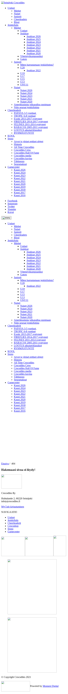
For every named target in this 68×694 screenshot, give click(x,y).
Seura (10, 528)
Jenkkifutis (13, 520)
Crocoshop (13, 526)
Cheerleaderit (14, 523)
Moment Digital (51, 686)
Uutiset (11, 517)
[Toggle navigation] (6, 218)
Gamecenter (14, 531)
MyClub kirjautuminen (12, 506)
